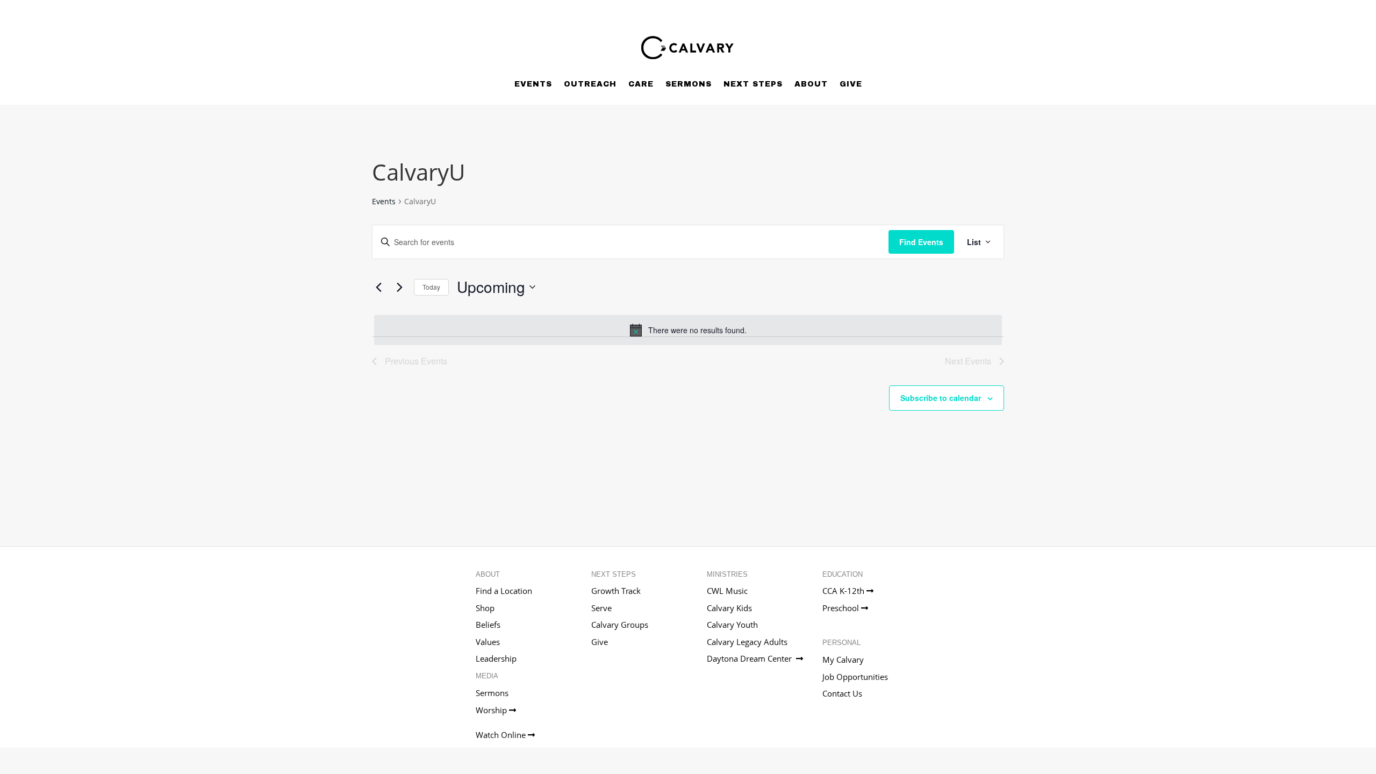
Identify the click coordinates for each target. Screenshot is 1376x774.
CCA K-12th (844, 590)
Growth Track (616, 590)
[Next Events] (399, 287)
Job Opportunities (855, 676)
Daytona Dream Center (751, 658)
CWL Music (727, 590)
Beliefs (488, 624)
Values (488, 641)
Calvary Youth (732, 624)
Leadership (496, 658)
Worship (492, 710)
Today (431, 286)
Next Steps (753, 84)
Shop (485, 608)
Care (641, 84)
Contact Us (842, 693)
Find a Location (504, 590)
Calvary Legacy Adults (747, 641)
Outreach (590, 84)
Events (533, 84)
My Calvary (843, 659)
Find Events (921, 241)
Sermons (688, 84)
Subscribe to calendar (940, 397)
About (811, 84)
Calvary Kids (729, 608)
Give (851, 84)
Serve (601, 608)
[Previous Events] (378, 287)
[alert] (688, 330)
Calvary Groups (619, 624)
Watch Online (502, 734)
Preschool (841, 608)
